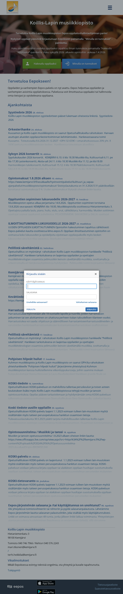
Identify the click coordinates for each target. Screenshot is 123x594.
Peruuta (31, 309)
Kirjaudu (91, 309)
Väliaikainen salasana (86, 302)
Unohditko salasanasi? (37, 302)
